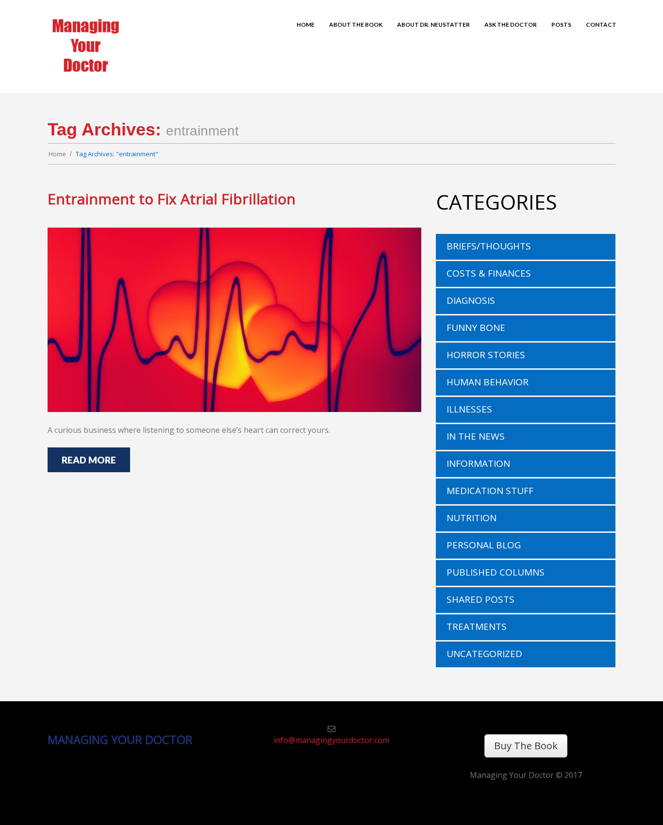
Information (478, 463)
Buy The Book (526, 745)
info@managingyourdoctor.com (331, 740)
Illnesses (469, 409)
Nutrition (472, 518)
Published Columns (496, 572)
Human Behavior (488, 382)
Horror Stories (486, 354)
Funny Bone (476, 327)
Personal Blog (484, 545)
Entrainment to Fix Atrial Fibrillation (172, 199)
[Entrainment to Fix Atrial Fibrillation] (234, 320)
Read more (89, 459)
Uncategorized (484, 653)
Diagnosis (471, 300)
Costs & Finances (489, 273)
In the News (476, 436)
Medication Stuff (490, 490)
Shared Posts (480, 599)
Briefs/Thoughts (489, 246)
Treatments (477, 626)
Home (57, 153)
